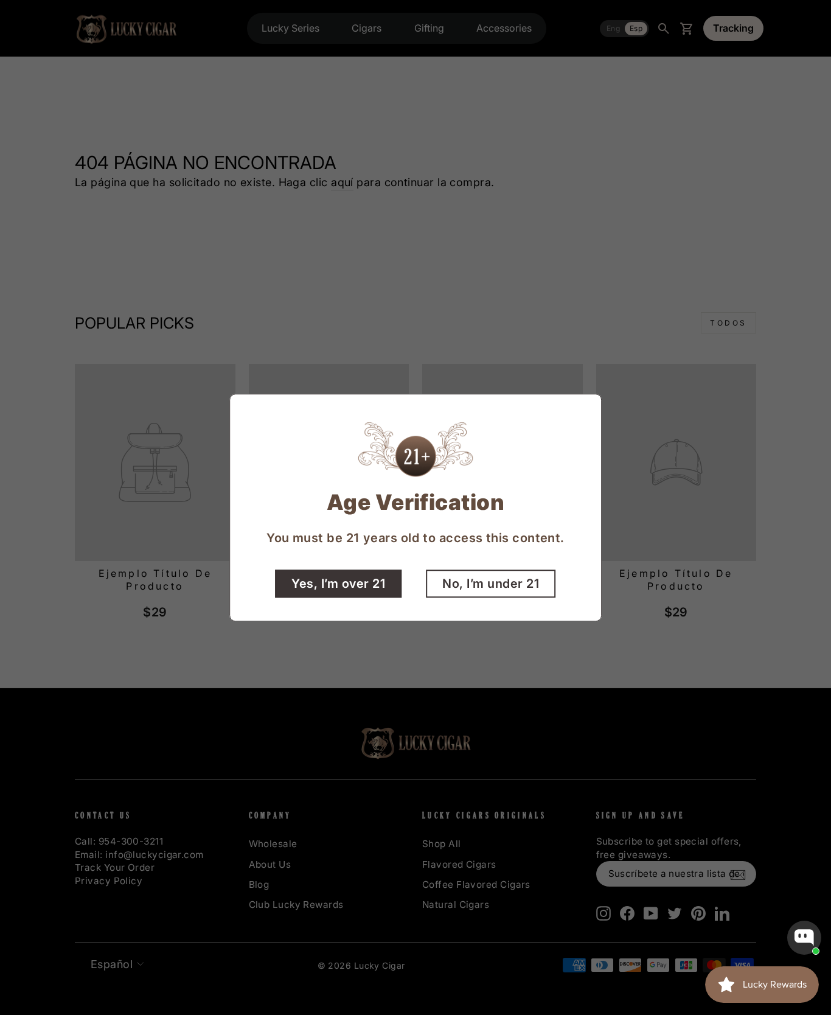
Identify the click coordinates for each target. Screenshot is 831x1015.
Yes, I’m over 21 (338, 583)
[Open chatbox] (804, 938)
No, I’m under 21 (490, 583)
